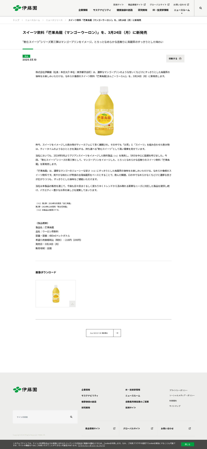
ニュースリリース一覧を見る (99, 333)
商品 (26, 56)
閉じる (187, 444)
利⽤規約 (173, 400)
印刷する (173, 58)
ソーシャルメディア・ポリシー (182, 395)
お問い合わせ (167, 428)
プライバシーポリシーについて (91, 445)
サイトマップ (174, 406)
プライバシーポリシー (178, 390)
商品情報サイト (92, 428)
